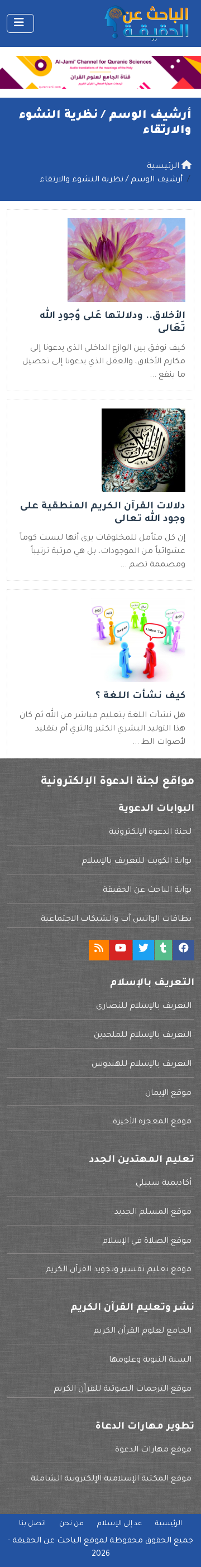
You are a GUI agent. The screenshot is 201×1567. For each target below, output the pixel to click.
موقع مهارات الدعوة (153, 1450)
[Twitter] (143, 950)
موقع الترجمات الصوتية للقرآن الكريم (123, 1389)
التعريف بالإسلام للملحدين (143, 1035)
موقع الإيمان (168, 1093)
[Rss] (99, 950)
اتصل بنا (32, 1524)
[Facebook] (183, 950)
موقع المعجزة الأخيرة (152, 1122)
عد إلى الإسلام (119, 1524)
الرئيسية (168, 1524)
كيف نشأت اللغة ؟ (140, 696)
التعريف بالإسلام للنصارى (144, 1006)
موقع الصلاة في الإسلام (147, 1241)
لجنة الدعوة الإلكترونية (150, 832)
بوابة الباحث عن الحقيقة (147, 890)
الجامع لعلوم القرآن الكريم (142, 1331)
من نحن (71, 1524)
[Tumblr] (163, 950)
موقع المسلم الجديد (153, 1212)
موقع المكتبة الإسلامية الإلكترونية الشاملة (111, 1479)
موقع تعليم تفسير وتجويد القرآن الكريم (118, 1270)
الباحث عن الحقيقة (47, 1541)
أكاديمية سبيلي (164, 1183)
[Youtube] (120, 950)
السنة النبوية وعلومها (150, 1360)
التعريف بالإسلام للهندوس (142, 1064)
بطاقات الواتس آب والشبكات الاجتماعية (116, 919)
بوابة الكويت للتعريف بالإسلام (137, 861)
